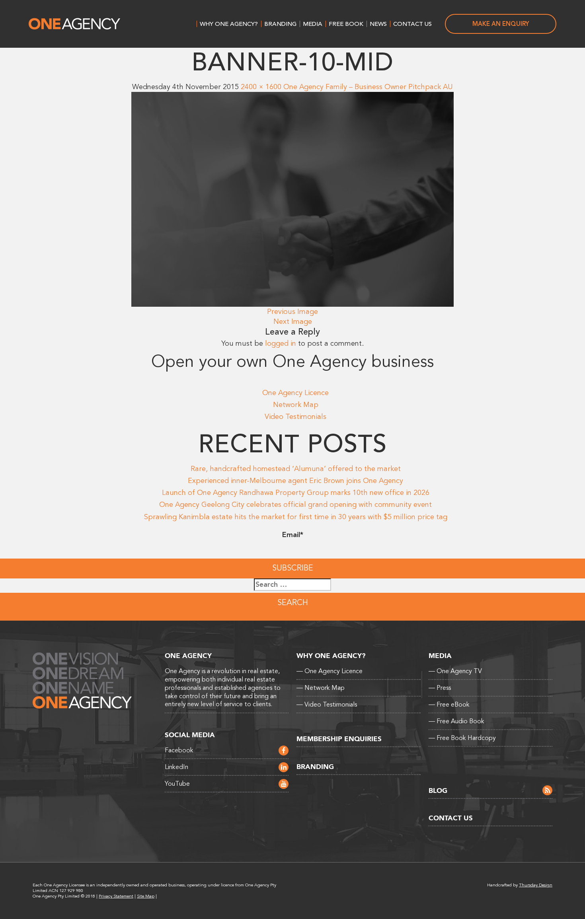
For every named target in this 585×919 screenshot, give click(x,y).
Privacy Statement (116, 896)
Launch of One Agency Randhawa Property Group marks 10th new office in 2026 (295, 492)
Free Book (346, 23)
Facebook (179, 750)
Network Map (295, 404)
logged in (280, 343)
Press (440, 688)
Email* (292, 534)
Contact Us (412, 23)
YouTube (177, 784)
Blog (438, 791)
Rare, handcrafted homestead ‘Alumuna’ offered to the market (296, 468)
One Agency (74, 24)
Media (312, 23)
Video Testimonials (295, 416)
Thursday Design (535, 885)
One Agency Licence (295, 392)
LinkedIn (176, 767)
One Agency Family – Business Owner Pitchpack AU (368, 86)
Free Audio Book (456, 721)
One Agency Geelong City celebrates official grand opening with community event (295, 504)
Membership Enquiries (339, 739)
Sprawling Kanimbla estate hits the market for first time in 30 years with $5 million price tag (295, 516)
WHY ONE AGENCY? (229, 23)
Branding (280, 23)
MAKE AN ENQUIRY (500, 23)
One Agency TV (455, 671)
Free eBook (449, 705)
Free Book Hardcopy (462, 738)
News (378, 23)
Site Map (145, 896)
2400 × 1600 (261, 86)
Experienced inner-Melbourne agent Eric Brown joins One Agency (295, 480)
